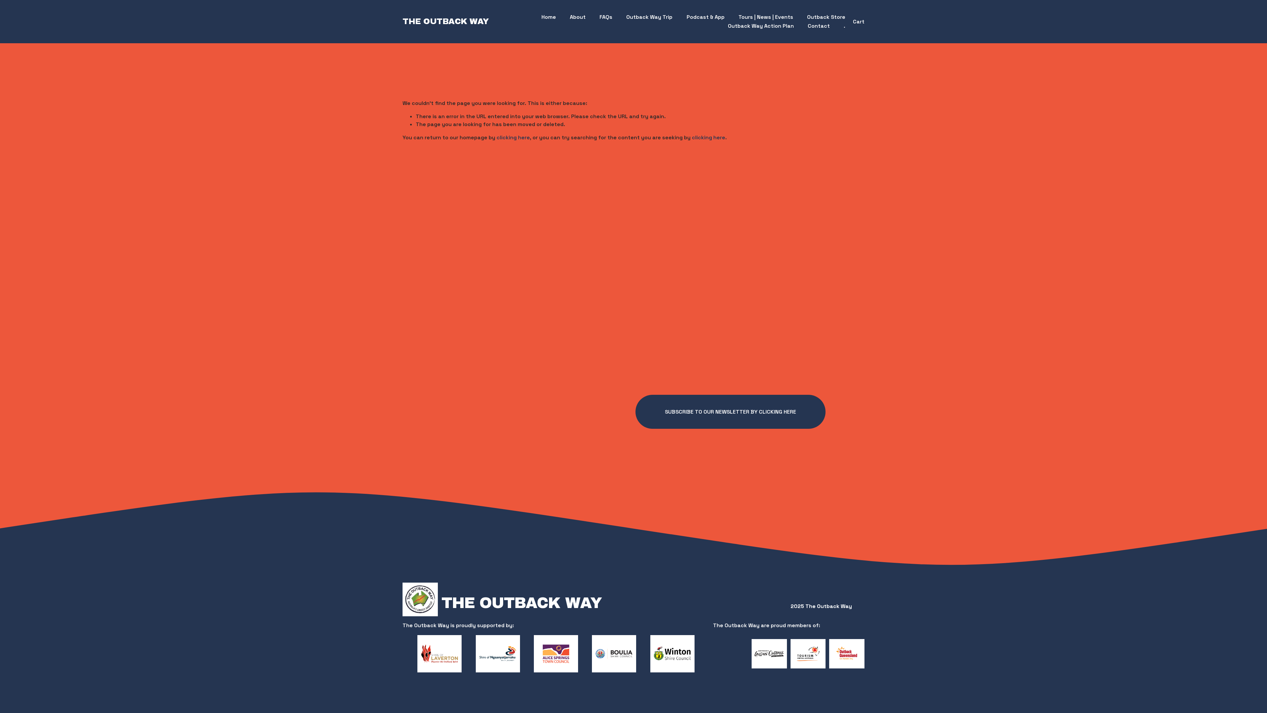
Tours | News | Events (765, 17)
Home (548, 17)
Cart (858, 21)
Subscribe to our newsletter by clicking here (730, 411)
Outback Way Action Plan (761, 25)
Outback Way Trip (649, 17)
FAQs (606, 17)
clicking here (513, 137)
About (578, 17)
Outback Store (826, 17)
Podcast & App (706, 17)
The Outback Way (446, 21)
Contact (819, 25)
